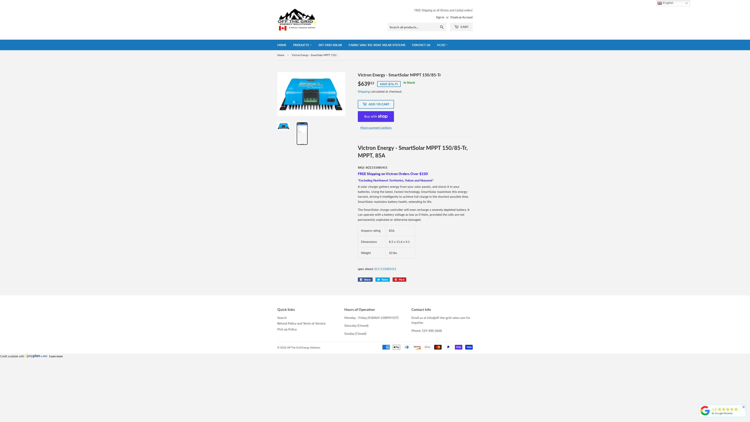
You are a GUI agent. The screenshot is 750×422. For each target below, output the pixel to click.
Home (282, 45)
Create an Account (461, 17)
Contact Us (421, 45)
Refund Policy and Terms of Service (301, 323)
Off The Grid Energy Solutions (303, 347)
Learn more (56, 356)
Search (282, 317)
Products (301, 45)
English (667, 2)
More (441, 45)
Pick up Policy (287, 329)
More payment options (376, 127)
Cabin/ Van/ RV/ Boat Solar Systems (377, 45)
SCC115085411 (385, 269)
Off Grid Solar (330, 45)
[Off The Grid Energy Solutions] (705, 415)
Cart (464, 27)
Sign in (440, 17)
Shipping (364, 91)
